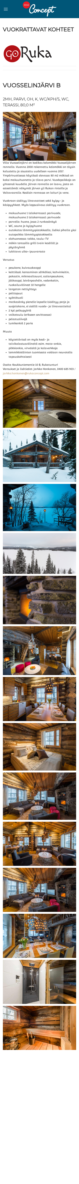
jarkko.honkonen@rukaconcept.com (26, 373)
